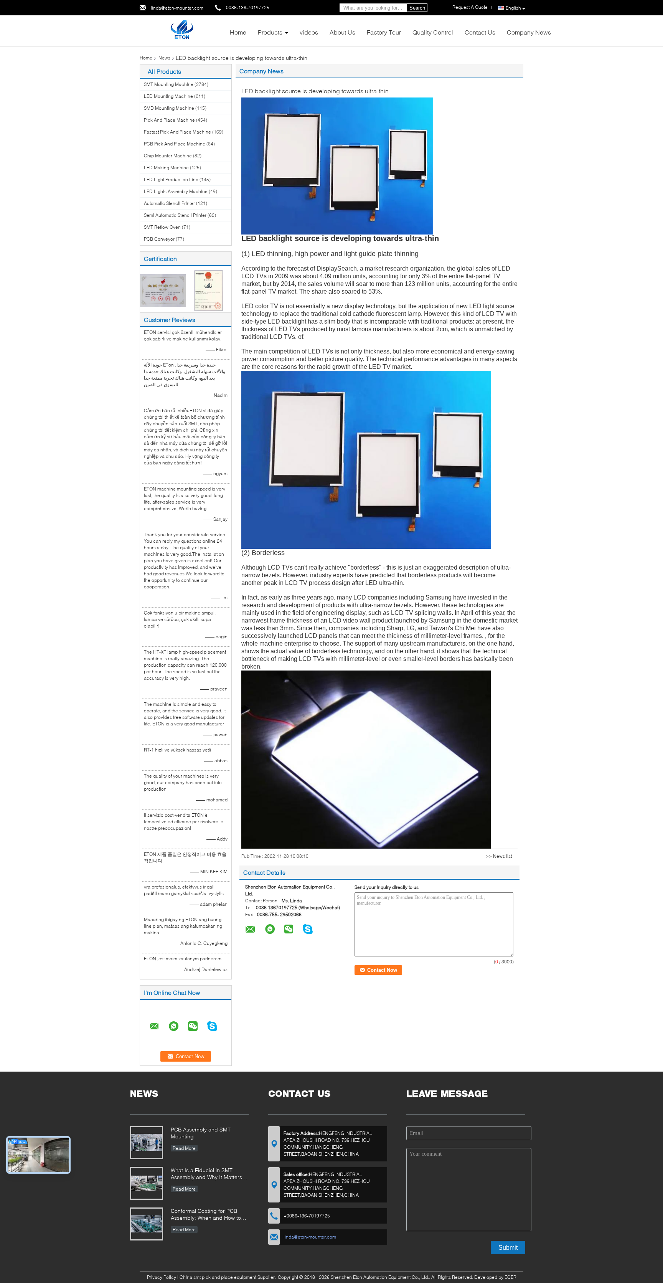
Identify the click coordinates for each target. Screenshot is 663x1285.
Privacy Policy (161, 1277)
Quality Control (432, 32)
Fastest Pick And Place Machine (177, 132)
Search (417, 8)
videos (309, 32)
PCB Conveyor (159, 239)
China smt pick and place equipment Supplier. (228, 1277)
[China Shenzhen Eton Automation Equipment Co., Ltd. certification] (163, 290)
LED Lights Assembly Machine (176, 191)
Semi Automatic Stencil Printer (175, 215)
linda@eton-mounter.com (177, 8)
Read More (184, 1148)
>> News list (499, 856)
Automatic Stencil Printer (169, 203)
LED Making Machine (166, 167)
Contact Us (480, 32)
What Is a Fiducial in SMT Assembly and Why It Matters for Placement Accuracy (206, 1174)
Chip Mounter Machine (168, 156)
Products (270, 32)
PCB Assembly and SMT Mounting (201, 1133)
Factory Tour (384, 32)
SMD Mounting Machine (169, 108)
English (513, 8)
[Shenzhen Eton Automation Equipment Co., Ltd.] (182, 30)
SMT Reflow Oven (162, 227)
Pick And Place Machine (169, 120)
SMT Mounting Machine (168, 84)
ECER (510, 1277)
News (164, 58)
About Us (342, 32)
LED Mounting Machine (168, 96)
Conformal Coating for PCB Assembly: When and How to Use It (206, 1214)
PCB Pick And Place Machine (174, 144)
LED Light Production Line (171, 179)
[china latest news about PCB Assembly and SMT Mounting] (146, 1142)
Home (238, 32)
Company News (529, 32)
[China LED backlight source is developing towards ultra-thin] (337, 165)
